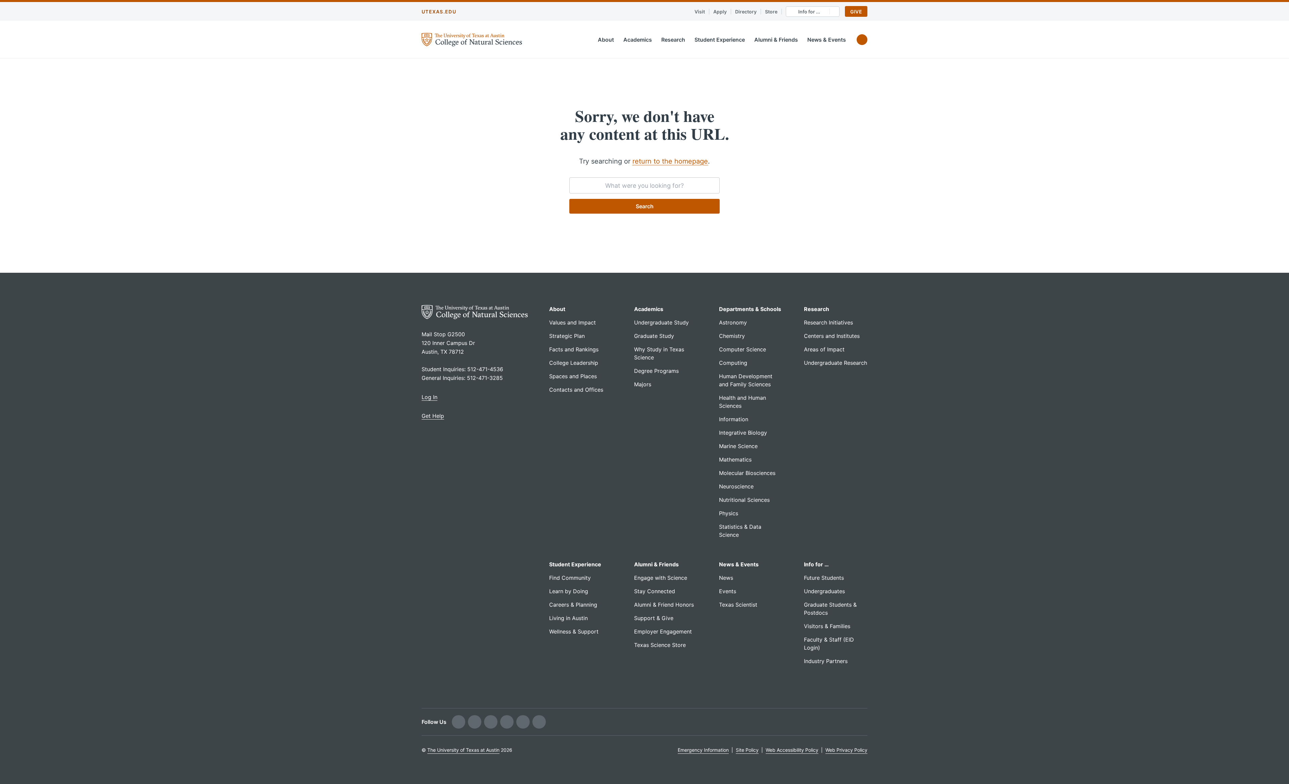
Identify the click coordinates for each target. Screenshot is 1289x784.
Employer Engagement (663, 631)
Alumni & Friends (776, 39)
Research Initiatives (828, 322)
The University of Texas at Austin (463, 750)
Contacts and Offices (576, 389)
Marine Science (738, 446)
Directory (746, 11)
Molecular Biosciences (747, 473)
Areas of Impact (824, 349)
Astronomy (733, 322)
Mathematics (735, 459)
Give (856, 11)
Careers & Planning (573, 604)
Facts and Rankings (574, 349)
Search (645, 206)
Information (733, 419)
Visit (700, 11)
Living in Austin (568, 618)
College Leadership (573, 362)
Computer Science (742, 349)
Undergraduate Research (835, 362)
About (606, 39)
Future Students (824, 577)
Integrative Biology (743, 432)
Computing (733, 362)
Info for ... (809, 11)
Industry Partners (826, 661)
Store (771, 11)
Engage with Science (660, 577)
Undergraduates (824, 591)
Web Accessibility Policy (792, 750)
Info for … (816, 564)
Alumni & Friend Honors (664, 604)
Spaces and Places (573, 376)
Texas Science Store (660, 645)
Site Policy (747, 750)
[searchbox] (644, 185)
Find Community (570, 577)
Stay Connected (654, 591)
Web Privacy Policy (846, 750)
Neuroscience (736, 486)
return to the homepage (670, 161)
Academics (637, 39)
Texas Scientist (738, 604)
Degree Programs (656, 370)
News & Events (826, 39)
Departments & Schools (750, 309)
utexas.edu (439, 11)
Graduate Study (654, 336)
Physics (728, 513)
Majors (642, 384)
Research (673, 39)
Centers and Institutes (832, 336)
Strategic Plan (567, 336)
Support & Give (653, 618)
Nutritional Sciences (744, 499)
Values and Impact (572, 322)
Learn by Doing (568, 591)
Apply (720, 11)
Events (727, 591)
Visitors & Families (827, 626)
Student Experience (720, 39)
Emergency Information (703, 750)
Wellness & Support (574, 631)
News (726, 577)
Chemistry (732, 336)
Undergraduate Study (661, 322)
